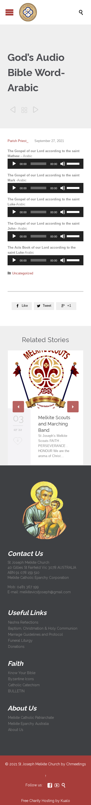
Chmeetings (76, 764)
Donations (16, 647)
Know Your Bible (21, 673)
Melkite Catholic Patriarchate (31, 718)
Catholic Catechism (24, 685)
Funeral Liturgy (20, 640)
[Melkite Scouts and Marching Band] (45, 379)
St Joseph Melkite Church (39, 764)
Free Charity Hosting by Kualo (45, 801)
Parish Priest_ (18, 141)
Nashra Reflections (23, 622)
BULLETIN (16, 691)
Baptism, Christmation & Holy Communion (42, 628)
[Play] (14, 163)
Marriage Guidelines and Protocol (35, 634)
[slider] (74, 163)
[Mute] (62, 163)
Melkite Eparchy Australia (28, 724)
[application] (45, 164)
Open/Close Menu (9, 12)
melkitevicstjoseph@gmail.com (45, 592)
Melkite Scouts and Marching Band (54, 424)
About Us (15, 730)
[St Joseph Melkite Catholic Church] (48, 12)
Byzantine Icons (21, 679)
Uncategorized (22, 273)
